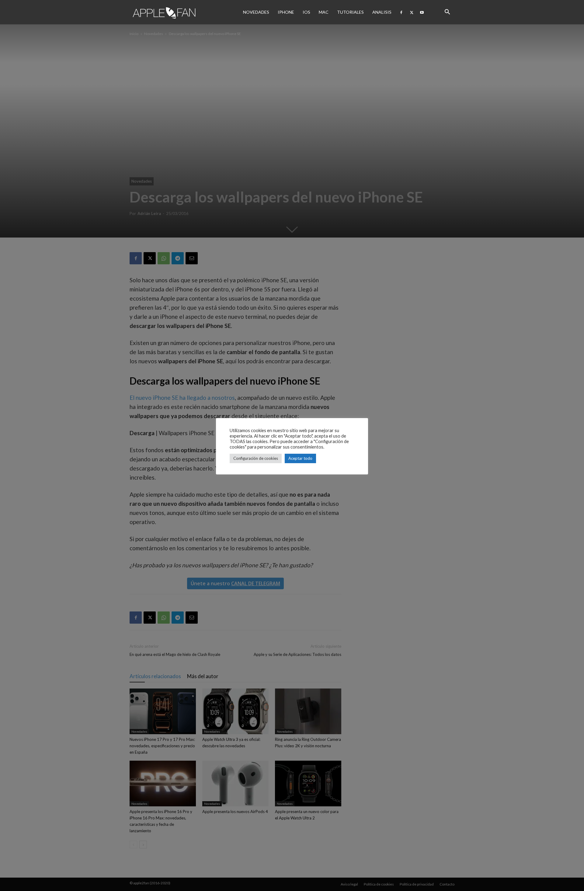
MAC (323, 12)
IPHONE (286, 12)
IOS (306, 12)
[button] (447, 12)
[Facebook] (401, 12)
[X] (411, 12)
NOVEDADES (256, 12)
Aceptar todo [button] (300, 458)
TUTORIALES (350, 12)
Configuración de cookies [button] (255, 458)
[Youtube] (421, 12)
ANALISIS (381, 12)
